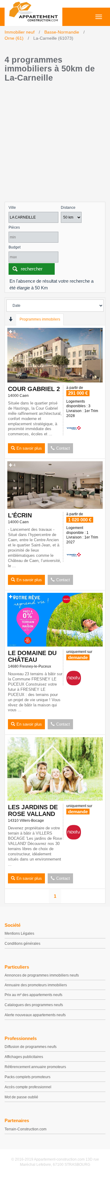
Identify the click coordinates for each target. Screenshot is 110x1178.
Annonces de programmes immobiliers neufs (42, 975)
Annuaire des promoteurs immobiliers (36, 985)
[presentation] (10, 319)
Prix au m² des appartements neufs (33, 995)
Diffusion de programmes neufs (31, 1047)
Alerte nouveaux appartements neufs (35, 1015)
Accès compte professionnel (28, 1087)
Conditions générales (22, 943)
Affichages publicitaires (24, 1057)
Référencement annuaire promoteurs (35, 1067)
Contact (63, 448)
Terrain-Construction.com (25, 1129)
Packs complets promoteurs (27, 1077)
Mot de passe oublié (21, 1097)
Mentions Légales (19, 933)
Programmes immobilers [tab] (40, 319)
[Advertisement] (55, 144)
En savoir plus (29, 448)
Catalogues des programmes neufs (34, 1005)
